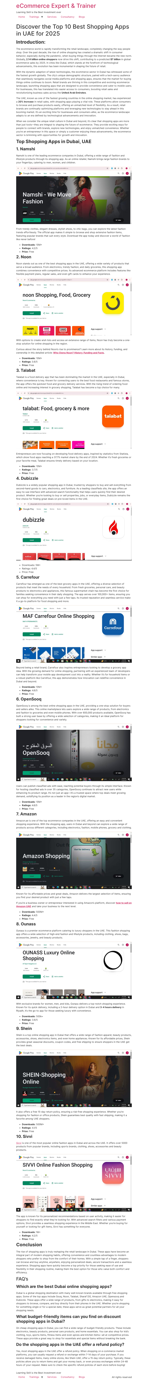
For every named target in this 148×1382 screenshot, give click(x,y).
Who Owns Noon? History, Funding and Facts (78, 352)
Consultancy (67, 16)
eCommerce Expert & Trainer (56, 5)
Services (52, 16)
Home (21, 16)
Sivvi (18, 1142)
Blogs (82, 16)
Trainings (34, 16)
